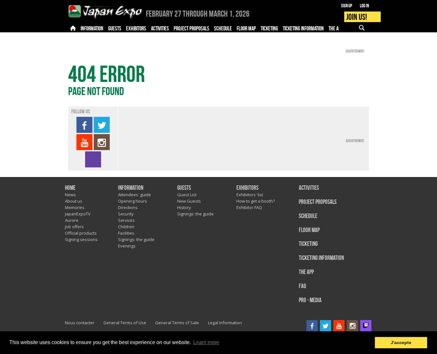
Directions (128, 207)
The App (306, 272)
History (184, 207)
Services (126, 220)
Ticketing (308, 244)
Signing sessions (81, 239)
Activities (309, 188)
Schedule (308, 216)
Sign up (346, 5)
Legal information (225, 323)
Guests (184, 188)
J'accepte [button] (401, 342)
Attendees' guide (134, 194)
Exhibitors (247, 188)
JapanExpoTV (78, 214)
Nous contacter (79, 323)
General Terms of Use (124, 323)
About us (73, 201)
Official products (81, 233)
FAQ (302, 286)
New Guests (189, 201)
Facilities (126, 233)
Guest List (186, 194)
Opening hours (132, 201)
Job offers (74, 226)
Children (126, 226)
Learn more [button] (206, 342)
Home (70, 188)
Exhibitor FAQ (249, 207)
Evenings (127, 246)
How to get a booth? (255, 201)
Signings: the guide (136, 239)
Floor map (309, 230)
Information (130, 188)
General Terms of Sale (177, 323)
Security (126, 214)
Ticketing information (321, 258)
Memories (74, 207)
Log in (364, 5)
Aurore (71, 220)
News (70, 194)
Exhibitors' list (249, 194)
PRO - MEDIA (310, 300)
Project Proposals (318, 202)
